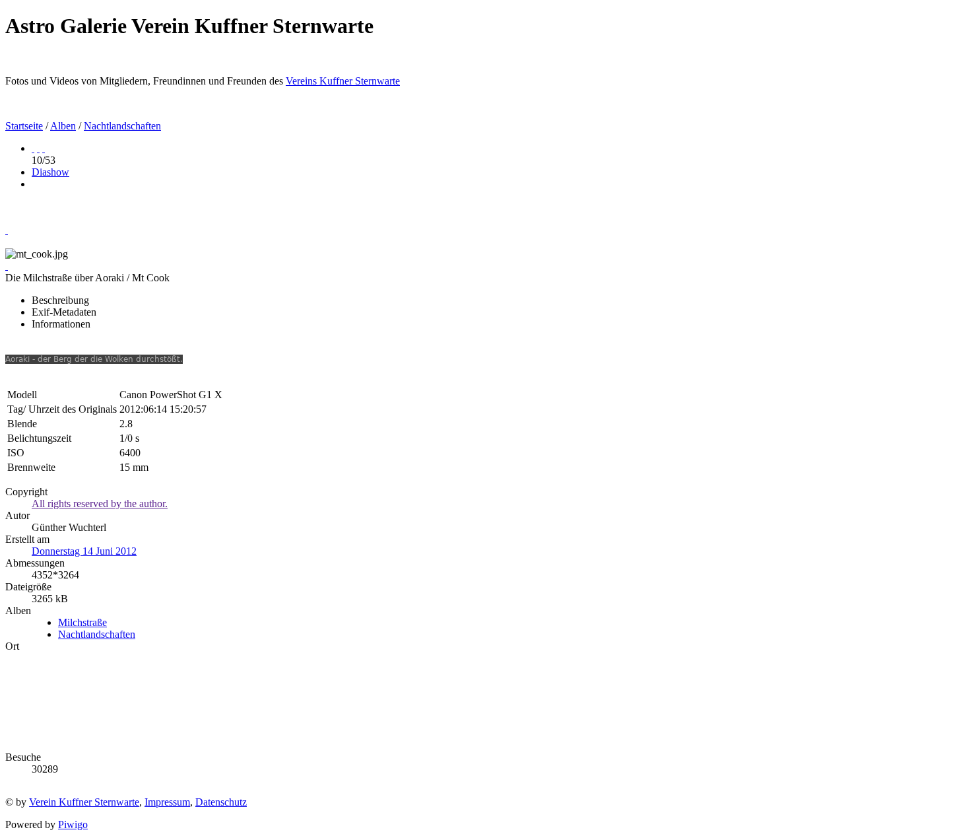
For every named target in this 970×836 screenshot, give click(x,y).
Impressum (167, 802)
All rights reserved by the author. (100, 503)
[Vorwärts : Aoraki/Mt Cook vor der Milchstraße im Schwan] (43, 148)
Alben (63, 125)
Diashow (50, 172)
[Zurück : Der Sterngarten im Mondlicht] (38, 148)
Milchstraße (82, 622)
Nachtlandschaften (122, 125)
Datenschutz (221, 802)
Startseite (24, 125)
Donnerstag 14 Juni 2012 (84, 551)
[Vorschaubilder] (33, 148)
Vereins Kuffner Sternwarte (343, 81)
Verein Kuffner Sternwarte (84, 802)
